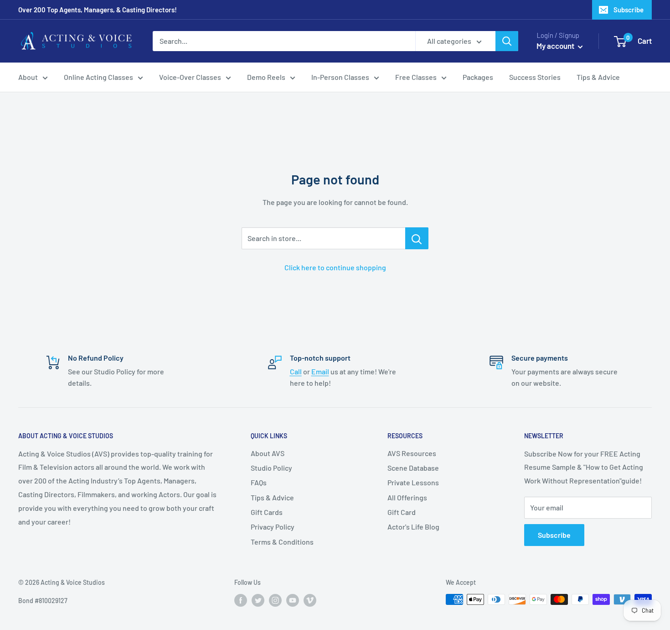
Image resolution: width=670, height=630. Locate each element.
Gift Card (401, 512)
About (28, 77)
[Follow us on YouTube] (292, 600)
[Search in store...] (416, 238)
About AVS (267, 453)
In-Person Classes (340, 77)
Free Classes (416, 77)
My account (556, 45)
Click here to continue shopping (335, 267)
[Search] (506, 41)
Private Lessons (413, 482)
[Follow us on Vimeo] (310, 600)
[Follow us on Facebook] (240, 600)
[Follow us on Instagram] (275, 600)
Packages (478, 77)
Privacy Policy (272, 526)
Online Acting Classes (98, 77)
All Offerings (407, 497)
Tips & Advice (598, 77)
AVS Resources (411, 453)
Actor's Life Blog (413, 526)
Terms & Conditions (282, 541)
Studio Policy (271, 467)
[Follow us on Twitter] (258, 600)
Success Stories (535, 77)
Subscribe (628, 9)
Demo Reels (266, 77)
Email (320, 371)
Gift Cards (267, 512)
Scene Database (413, 467)
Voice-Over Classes (190, 77)
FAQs (259, 482)
